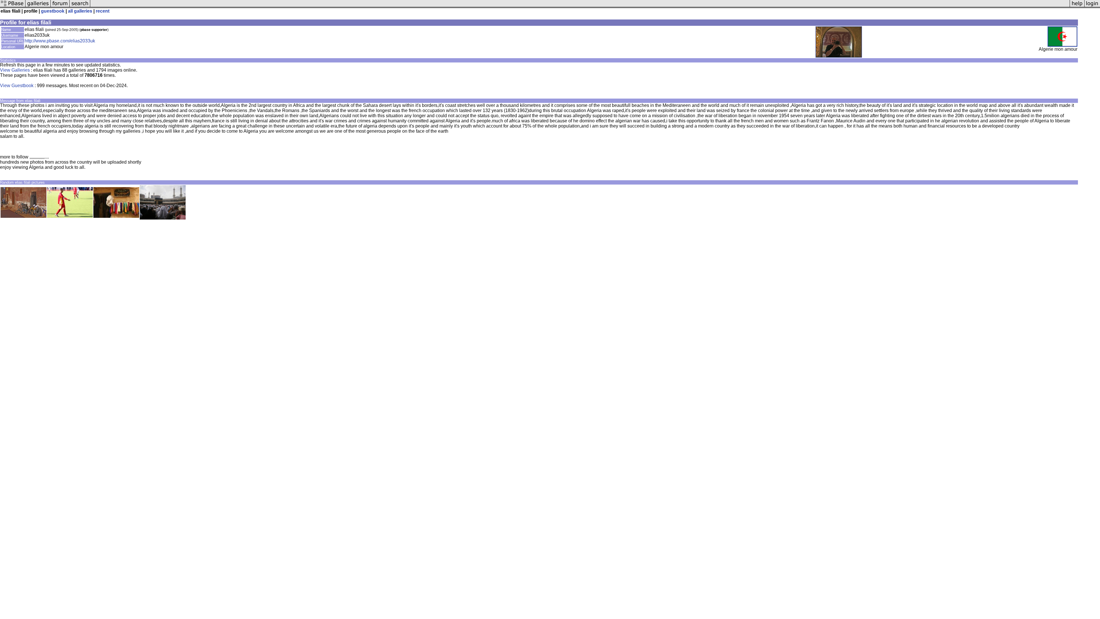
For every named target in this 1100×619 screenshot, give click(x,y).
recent (102, 11)
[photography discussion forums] (60, 6)
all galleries (80, 11)
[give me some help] (1077, 6)
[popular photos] (580, 6)
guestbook (52, 11)
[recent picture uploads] (38, 6)
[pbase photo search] (80, 6)
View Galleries (15, 70)
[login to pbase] (1092, 6)
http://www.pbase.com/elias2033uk (60, 40)
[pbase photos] (12, 6)
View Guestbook (17, 85)
